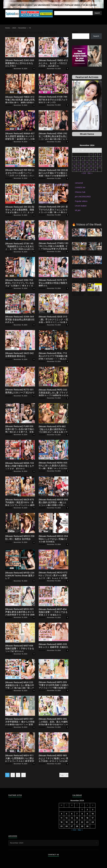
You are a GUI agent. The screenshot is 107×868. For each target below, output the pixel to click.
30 (95, 169)
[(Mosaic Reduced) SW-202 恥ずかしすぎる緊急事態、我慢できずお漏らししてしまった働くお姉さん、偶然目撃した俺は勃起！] (20, 194)
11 (74, 162)
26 (78, 169)
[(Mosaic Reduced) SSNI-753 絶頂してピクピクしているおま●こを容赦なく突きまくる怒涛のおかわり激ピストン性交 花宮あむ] (20, 267)
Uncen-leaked (80, 205)
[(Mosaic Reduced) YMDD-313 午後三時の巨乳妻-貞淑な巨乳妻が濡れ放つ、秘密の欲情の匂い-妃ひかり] (20, 84)
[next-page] (23, 775)
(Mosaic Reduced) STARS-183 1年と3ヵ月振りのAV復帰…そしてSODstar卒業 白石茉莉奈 (53, 246)
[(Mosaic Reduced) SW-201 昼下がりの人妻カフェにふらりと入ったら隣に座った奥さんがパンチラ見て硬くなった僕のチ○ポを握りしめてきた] (53, 194)
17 (100, 162)
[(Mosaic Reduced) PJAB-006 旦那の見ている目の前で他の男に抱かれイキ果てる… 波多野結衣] (20, 413)
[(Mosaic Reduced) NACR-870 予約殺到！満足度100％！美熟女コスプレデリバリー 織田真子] (20, 486)
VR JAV (77, 210)
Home (7, 28)
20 (83, 166)
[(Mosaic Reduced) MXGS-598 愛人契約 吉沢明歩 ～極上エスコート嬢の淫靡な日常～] (53, 486)
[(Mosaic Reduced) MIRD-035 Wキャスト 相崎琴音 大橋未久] (53, 632)
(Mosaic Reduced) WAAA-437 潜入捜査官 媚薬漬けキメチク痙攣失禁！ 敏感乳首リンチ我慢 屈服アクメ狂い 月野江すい (20, 139)
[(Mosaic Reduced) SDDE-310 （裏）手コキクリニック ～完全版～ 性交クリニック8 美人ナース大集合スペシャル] (53, 303)
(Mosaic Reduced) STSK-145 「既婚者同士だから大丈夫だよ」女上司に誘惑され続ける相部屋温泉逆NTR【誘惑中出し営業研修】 (19, 249)
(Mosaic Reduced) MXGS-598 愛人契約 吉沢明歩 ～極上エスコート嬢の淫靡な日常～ (53, 502)
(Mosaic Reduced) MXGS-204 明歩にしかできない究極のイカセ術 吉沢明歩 (53, 539)
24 (100, 166)
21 (87, 166)
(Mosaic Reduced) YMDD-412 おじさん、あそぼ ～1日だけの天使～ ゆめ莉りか (53, 63)
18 (74, 166)
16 (95, 162)
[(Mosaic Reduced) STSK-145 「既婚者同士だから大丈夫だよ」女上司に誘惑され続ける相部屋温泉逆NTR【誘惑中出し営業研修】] (20, 230)
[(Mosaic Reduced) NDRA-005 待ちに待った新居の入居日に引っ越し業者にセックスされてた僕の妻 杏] (53, 450)
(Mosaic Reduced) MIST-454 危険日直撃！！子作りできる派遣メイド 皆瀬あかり (53, 612)
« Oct (84, 173)
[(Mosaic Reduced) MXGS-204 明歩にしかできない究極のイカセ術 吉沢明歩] (53, 523)
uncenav (8, 68)
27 (83, 169)
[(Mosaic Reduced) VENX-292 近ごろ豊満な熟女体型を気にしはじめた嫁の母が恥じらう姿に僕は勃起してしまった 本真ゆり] (53, 120)
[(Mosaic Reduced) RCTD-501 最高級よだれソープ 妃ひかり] (20, 376)
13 (83, 162)
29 (91, 169)
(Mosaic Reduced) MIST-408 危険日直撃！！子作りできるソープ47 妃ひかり (19, 648)
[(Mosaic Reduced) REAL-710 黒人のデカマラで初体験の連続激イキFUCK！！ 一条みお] (53, 340)
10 (100, 158)
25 (74, 169)
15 (91, 162)
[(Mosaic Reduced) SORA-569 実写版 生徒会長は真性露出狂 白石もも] (20, 303)
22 (91, 166)
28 (87, 169)
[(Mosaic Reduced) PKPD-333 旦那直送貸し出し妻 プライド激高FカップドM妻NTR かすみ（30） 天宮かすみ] (53, 377)
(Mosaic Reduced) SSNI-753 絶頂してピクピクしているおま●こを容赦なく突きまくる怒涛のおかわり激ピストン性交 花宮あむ (19, 286)
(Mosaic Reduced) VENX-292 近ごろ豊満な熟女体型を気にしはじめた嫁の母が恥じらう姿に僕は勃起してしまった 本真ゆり (53, 139)
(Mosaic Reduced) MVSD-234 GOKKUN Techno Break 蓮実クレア (20, 575)
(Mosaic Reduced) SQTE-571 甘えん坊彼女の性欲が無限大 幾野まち (53, 283)
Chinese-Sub (80, 192)
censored (79, 183)
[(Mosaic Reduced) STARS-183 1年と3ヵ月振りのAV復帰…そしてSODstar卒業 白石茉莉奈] (53, 230)
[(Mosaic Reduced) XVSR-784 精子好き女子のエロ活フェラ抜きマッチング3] (53, 84)
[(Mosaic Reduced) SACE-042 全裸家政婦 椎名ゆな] (20, 340)
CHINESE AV (80, 187)
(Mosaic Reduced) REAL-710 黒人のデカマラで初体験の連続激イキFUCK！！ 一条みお (53, 356)
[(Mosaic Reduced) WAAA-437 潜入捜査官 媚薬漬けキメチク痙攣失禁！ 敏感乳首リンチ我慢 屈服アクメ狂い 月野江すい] (20, 120)
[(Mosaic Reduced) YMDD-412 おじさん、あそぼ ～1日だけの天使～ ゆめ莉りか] (53, 47)
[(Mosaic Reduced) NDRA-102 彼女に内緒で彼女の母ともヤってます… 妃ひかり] (20, 450)
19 (78, 166)
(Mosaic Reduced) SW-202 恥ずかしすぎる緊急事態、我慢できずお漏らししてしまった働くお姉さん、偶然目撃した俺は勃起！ (19, 213)
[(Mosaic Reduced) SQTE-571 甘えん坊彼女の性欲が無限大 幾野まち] (53, 267)
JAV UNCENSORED (83, 196)
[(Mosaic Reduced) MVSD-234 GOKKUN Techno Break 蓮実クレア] (20, 560)
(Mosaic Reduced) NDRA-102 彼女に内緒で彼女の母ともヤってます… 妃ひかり (19, 466)
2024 (14, 28)
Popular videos (81, 201)
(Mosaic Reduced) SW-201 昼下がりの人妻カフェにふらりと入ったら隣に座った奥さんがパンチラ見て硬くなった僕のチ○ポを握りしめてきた (53, 212)
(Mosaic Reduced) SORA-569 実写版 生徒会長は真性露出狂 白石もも (20, 319)
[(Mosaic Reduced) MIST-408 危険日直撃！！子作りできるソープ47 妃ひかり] (20, 633)
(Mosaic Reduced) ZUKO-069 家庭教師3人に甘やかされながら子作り (19, 63)
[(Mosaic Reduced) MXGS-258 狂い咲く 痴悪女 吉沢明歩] (20, 523)
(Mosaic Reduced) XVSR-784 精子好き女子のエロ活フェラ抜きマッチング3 (53, 99)
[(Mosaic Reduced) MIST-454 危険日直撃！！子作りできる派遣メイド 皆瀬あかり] (53, 596)
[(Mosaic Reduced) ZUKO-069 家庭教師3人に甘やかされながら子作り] (20, 47)
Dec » (90, 173)
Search (75, 32)
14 (87, 162)
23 (95, 166)
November (22, 28)
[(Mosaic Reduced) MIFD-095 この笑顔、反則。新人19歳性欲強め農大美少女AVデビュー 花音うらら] (53, 706)
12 (78, 162)
